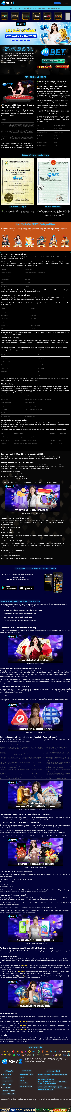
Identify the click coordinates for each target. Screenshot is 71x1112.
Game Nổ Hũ (38, 8)
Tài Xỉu (48, 8)
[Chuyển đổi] (2, 610)
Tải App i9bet (17, 8)
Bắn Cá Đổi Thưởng (56, 8)
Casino (44, 8)
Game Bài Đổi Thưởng (28, 8)
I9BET (11, 8)
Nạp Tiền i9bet (6, 1084)
